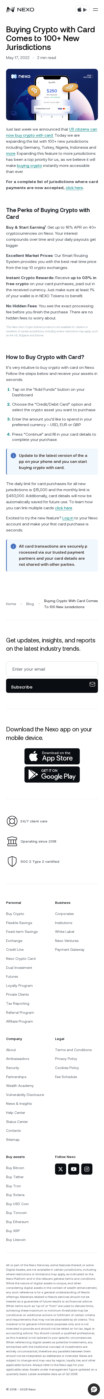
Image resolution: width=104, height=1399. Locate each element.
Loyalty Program (19, 986)
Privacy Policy (66, 1059)
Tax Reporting (17, 1003)
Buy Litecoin (16, 1240)
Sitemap (13, 1140)
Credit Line (14, 949)
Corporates (64, 914)
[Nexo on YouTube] (73, 1169)
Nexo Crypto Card (21, 959)
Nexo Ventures (67, 941)
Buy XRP (13, 1231)
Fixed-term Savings (22, 932)
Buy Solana (15, 1195)
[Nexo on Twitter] (60, 1169)
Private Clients (17, 994)
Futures (12, 976)
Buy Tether (15, 1177)
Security (12, 1068)
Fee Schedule (66, 1077)
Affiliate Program (19, 1021)
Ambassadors (17, 1059)
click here (74, 187)
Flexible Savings (19, 923)
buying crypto (29, 165)
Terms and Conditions (73, 1050)
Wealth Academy (20, 1086)
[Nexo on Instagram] (86, 1169)
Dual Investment (19, 968)
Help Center (15, 1113)
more (10, 153)
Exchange (14, 941)
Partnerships (16, 1077)
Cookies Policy (67, 1068)
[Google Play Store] (52, 774)
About (11, 1050)
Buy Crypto (15, 914)
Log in (67, 518)
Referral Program (20, 1012)
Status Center (17, 1122)
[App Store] (52, 756)
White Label (64, 932)
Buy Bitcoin (15, 1168)
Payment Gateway (70, 949)
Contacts (13, 1130)
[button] (94, 1389)
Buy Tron (13, 1186)
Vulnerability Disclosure (25, 1095)
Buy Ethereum (17, 1222)
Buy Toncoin (16, 1213)
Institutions (63, 923)
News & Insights (19, 1104)
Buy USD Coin (17, 1204)
